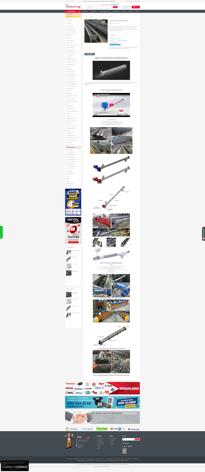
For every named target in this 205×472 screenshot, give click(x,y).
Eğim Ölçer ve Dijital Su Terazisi (71, 101)
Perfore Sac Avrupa (69, 183)
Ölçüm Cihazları (69, 14)
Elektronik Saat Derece (82, 460)
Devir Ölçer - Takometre (100, 458)
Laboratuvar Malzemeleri (70, 152)
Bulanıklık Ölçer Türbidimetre (71, 128)
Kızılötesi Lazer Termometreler (126, 458)
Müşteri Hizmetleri (110, 4)
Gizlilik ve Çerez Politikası (15, 469)
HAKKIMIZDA (85, 11)
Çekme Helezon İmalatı (75, 250)
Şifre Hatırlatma (113, 438)
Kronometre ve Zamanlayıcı (71, 86)
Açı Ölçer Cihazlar (99, 460)
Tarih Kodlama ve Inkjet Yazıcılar (72, 159)
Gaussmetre (68, 113)
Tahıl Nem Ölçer (69, 35)
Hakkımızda (100, 440)
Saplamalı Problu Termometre (71, 33)
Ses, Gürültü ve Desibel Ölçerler (72, 111)
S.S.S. (111, 445)
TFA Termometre (69, 142)
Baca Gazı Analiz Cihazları (70, 59)
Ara (115, 7)
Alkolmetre (68, 130)
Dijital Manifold (69, 57)
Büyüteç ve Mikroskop (70, 40)
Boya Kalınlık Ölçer (69, 88)
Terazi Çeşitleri (69, 21)
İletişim (99, 446)
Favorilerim (137, 1)
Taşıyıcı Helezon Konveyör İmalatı (75, 271)
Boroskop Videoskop (70, 42)
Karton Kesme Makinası (70, 157)
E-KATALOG (123, 11)
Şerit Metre (68, 66)
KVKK (99, 448)
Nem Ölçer (68, 18)
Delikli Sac (68, 181)
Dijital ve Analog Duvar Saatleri (71, 45)
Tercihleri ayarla (8, 466)
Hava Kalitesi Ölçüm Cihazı (70, 120)
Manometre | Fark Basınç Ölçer (71, 83)
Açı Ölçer (67, 104)
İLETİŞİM (137, 11)
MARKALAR (130, 11)
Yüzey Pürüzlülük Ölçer (70, 125)
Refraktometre (69, 91)
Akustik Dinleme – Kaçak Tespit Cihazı (71, 96)
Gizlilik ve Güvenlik (101, 443)
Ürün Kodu (111, 23)
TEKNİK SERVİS (93, 11)
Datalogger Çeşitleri (69, 28)
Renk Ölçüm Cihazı (69, 69)
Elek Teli (67, 176)
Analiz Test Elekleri (69, 169)
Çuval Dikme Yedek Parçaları (71, 166)
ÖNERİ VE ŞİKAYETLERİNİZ (105, 11)
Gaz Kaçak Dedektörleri (70, 54)
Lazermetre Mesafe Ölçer (70, 64)
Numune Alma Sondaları (70, 173)
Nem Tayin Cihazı (69, 38)
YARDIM (111, 436)
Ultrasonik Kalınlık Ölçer (70, 50)
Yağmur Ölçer (68, 123)
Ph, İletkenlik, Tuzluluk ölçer (71, 62)
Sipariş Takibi (130, 1)
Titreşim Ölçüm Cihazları (70, 108)
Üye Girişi (111, 441)
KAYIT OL (137, 439)
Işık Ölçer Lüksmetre (69, 106)
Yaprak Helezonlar (75, 263)
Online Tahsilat (100, 438)
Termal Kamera (69, 93)
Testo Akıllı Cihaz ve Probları (71, 140)
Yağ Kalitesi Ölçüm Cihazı (70, 99)
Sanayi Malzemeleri (70, 147)
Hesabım (112, 443)
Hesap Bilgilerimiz (101, 441)
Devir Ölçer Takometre (70, 71)
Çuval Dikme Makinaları (70, 164)
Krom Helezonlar (75, 257)
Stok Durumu (111, 40)
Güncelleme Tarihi (112, 38)
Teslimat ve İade (100, 445)
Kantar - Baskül (116, 458)
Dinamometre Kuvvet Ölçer (71, 74)
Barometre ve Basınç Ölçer (71, 81)
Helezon (67, 178)
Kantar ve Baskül (69, 23)
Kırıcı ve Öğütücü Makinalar (71, 161)
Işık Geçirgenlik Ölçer (70, 132)
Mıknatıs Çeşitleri (69, 149)
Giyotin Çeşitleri (69, 171)
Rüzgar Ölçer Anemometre (71, 76)
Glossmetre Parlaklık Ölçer (71, 135)
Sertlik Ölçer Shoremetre (70, 78)
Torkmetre (68, 116)
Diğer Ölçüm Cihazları (70, 145)
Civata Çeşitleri (69, 185)
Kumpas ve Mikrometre (70, 47)
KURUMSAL (99, 436)
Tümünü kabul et (21, 466)
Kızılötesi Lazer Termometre (71, 30)
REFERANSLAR (116, 11)
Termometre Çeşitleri (70, 26)
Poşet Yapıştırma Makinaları (71, 154)
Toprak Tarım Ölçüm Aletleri (71, 118)
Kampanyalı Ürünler (69, 16)
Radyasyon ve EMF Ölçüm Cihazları (72, 137)
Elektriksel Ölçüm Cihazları (71, 52)
